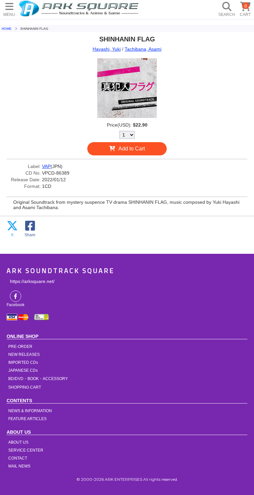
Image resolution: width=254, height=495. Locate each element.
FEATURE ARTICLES (27, 418)
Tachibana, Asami (143, 49)
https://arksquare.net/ (32, 281)
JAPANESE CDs (23, 370)
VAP (46, 166)
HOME (80, 8)
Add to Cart (131, 148)
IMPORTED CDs (23, 362)
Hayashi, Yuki (107, 49)
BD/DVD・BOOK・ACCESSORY (38, 378)
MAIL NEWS (19, 466)
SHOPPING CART (24, 387)
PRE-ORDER (20, 346)
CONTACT (17, 458)
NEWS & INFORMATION (30, 411)
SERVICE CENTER (25, 450)
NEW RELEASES (24, 354)
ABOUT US (18, 442)
